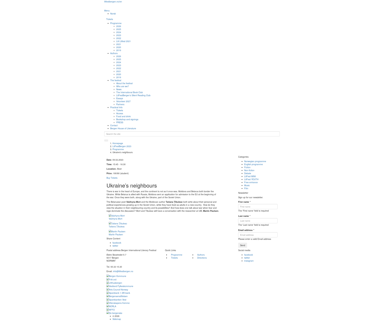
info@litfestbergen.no (123, 271)
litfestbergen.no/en (113, 1)
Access (119, 113)
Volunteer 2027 (123, 101)
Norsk (113, 13)
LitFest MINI (250, 176)
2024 (118, 32)
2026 (118, 26)
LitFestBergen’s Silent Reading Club (133, 95)
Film (246, 188)
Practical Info (116, 107)
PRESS (119, 122)
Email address (246, 230)
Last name (244, 215)
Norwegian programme (255, 161)
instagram (249, 260)
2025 (118, 29)
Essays (119, 98)
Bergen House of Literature (123, 128)
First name (244, 201)
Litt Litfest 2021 (123, 41)
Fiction (247, 167)
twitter (115, 245)
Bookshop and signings (127, 119)
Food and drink (123, 116)
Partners (120, 104)
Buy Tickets (111, 177)
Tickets (109, 19)
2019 (118, 50)
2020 (118, 47)
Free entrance (251, 182)
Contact (114, 125)
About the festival (124, 83)
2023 (118, 35)
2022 (118, 38)
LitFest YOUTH (251, 179)
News (119, 89)
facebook (116, 242)
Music (247, 185)
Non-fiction (249, 170)
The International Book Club (129, 92)
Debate (247, 173)
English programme (253, 164)
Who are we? (122, 86)
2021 (118, 44)
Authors (114, 53)
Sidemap (116, 318)
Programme (116, 23)
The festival (115, 80)
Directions (202, 257)
